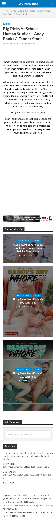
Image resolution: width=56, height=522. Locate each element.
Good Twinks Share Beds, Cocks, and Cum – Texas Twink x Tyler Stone (28, 248)
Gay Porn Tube (28, 4)
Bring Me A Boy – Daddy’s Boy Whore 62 (28, 301)
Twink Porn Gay (23, 241)
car (19, 85)
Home (5, 11)
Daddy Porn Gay (23, 295)
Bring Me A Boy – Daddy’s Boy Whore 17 (28, 375)
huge (19, 125)
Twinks (13, 11)
